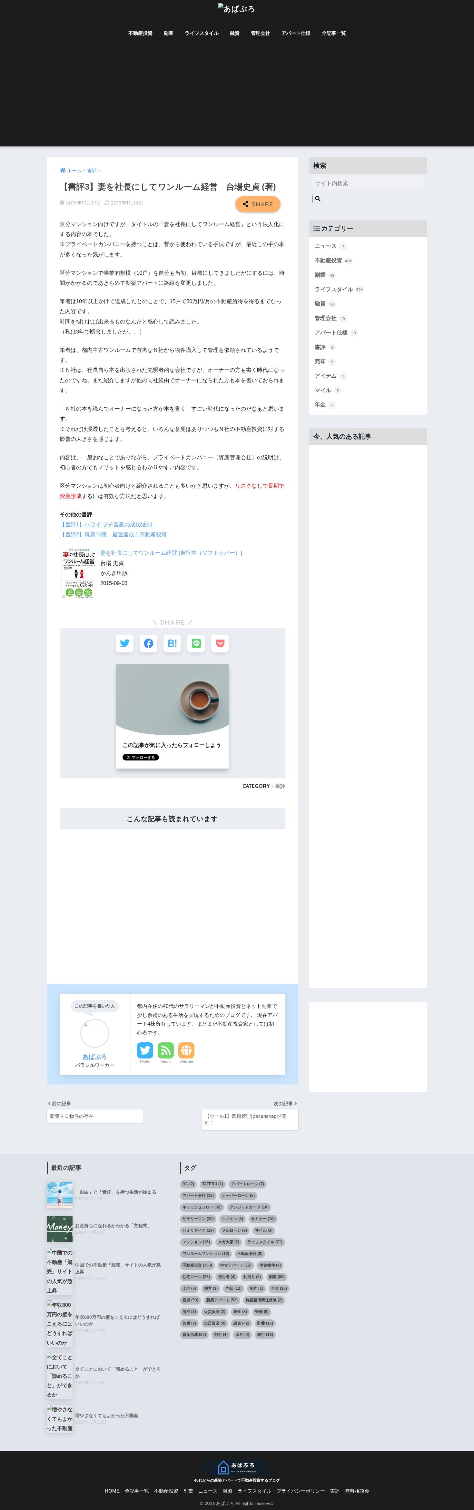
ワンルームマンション (206, 1253)
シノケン (232, 1219)
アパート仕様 (296, 33)
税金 (240, 1311)
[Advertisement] (237, 98)
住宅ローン (196, 1277)
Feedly (166, 1061)
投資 (190, 1300)
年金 (324, 405)
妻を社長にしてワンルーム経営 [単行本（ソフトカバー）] (171, 553)
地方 (211, 1288)
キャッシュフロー (202, 1207)
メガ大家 (228, 1242)
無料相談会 (357, 1491)
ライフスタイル (202, 33)
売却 (324, 361)
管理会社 (260, 33)
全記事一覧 (334, 33)
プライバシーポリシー (301, 1491)
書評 (280, 786)
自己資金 (214, 1323)
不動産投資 (140, 33)
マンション (196, 1242)
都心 (221, 1334)
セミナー (263, 1219)
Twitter (145, 1061)
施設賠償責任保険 (264, 1300)
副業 (168, 33)
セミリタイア (198, 1230)
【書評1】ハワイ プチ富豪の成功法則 (106, 525)
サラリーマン (198, 1219)
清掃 (189, 1311)
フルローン (234, 1230)
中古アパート (236, 1265)
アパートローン (247, 1184)
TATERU (212, 1184)
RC (188, 1184)
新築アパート (222, 1300)
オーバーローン (238, 1195)
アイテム (329, 376)
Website (186, 1061)
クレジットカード (249, 1207)
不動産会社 (249, 1253)
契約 (256, 1288)
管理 (262, 1311)
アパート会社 (198, 1195)
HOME (112, 1491)
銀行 (265, 1334)
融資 (235, 33)
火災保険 (214, 1311)
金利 (242, 1334)
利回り (252, 1277)
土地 (189, 1288)
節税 (189, 1323)
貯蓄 (265, 1323)
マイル (327, 390)
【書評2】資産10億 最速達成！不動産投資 (113, 534)
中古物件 (270, 1265)
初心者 (226, 1277)
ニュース (329, 246)
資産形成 (194, 1334)
